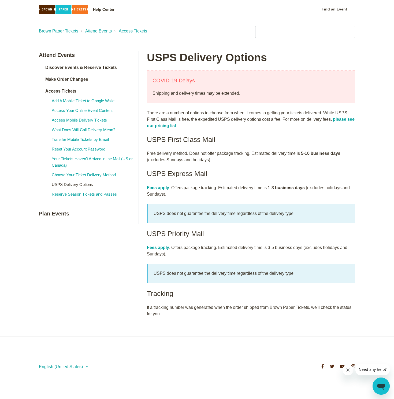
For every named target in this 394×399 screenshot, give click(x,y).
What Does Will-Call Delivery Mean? (83, 129)
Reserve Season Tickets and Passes (84, 194)
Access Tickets (133, 31)
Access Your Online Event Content (82, 110)
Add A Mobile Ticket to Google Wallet (84, 100)
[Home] (63, 9)
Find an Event (334, 9)
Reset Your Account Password (78, 149)
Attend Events (98, 31)
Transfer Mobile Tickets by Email (80, 139)
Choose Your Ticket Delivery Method (84, 175)
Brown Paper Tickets (58, 31)
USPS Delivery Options (72, 184)
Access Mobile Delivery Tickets (79, 120)
